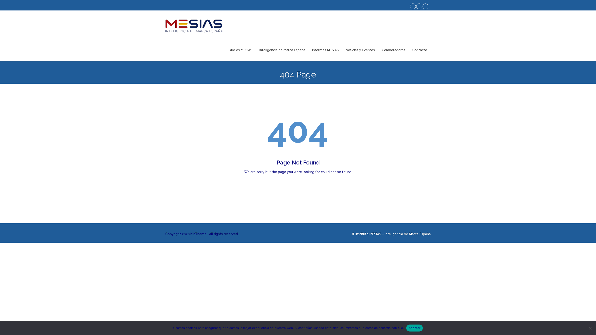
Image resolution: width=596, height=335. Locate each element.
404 (298, 130)
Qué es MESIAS (240, 50)
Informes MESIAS (325, 50)
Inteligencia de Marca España (282, 50)
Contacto (419, 50)
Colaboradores (393, 50)
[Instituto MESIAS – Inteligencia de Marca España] (194, 26)
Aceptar (414, 328)
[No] (590, 328)
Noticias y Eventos (360, 50)
